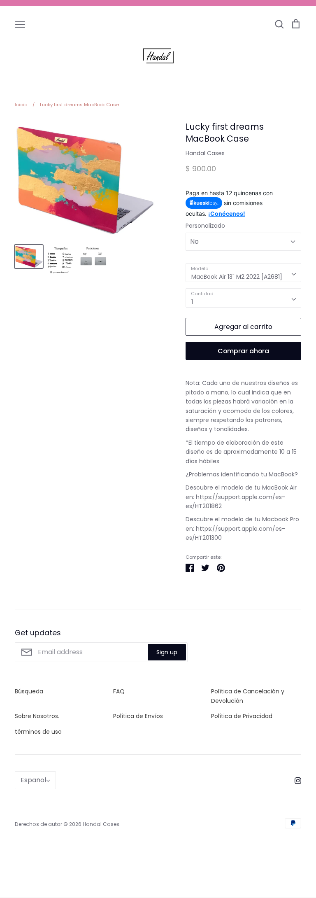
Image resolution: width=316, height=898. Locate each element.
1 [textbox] (192, 302)
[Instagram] (294, 780)
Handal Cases (205, 153)
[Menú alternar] (20, 24)
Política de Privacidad (241, 716)
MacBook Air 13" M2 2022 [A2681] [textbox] (236, 277)
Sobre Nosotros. (37, 716)
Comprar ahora (243, 351)
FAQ (119, 691)
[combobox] (243, 272)
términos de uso (38, 732)
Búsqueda (29, 691)
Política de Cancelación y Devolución (247, 695)
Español (33, 780)
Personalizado (205, 226)
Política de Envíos (138, 716)
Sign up (166, 652)
